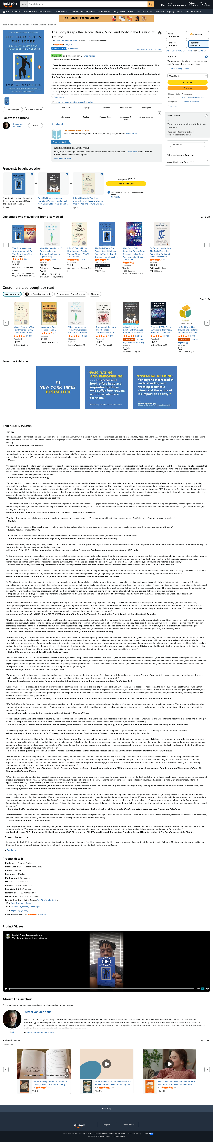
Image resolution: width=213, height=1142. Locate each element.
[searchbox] (88, 4)
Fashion (160, 11)
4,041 (55, 333)
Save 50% (57, 56)
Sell (151, 11)
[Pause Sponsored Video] (66, 1070)
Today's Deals (119, 11)
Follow (35, 125)
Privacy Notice (85, 1134)
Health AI (15, 11)
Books (131, 11)
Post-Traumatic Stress (21, 903)
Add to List (177, 144)
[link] (53, 183)
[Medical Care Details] (36, 11)
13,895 (29, 336)
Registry (170, 11)
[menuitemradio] (202, 988)
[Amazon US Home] (79, 1126)
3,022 (110, 336)
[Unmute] (207, 988)
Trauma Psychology (188, 341)
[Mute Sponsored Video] (66, 1076)
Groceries (90, 11)
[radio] (176, 35)
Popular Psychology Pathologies (25, 907)
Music (179, 11)
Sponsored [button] (7, 1044)
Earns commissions (34, 935)
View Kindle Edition (62, 158)
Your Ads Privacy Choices (138, 1134)
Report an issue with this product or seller (74, 102)
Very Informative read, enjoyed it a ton (30, 938)
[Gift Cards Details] (147, 11)
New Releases (76, 11)
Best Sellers (61, 11)
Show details (116, 197)
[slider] (101, 988)
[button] (6, 11)
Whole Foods (104, 11)
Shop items (89, 56)
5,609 (192, 336)
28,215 (138, 336)
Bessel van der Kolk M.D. (65, 41)
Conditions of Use (70, 1134)
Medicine (26, 25)
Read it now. (132, 133)
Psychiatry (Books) (19, 910)
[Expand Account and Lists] (185, 5)
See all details (57, 124)
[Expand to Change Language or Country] (164, 5)
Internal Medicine (39, 25)
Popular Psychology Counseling (133, 341)
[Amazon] (10, 4)
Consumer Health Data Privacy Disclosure (109, 1134)
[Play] (5, 988)
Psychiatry (52, 25)
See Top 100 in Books (47, 900)
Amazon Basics (46, 11)
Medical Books (15, 25)
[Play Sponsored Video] (106, 1064)
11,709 (166, 336)
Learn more (131, 151)
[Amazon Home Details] (200, 11)
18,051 (84, 336)
